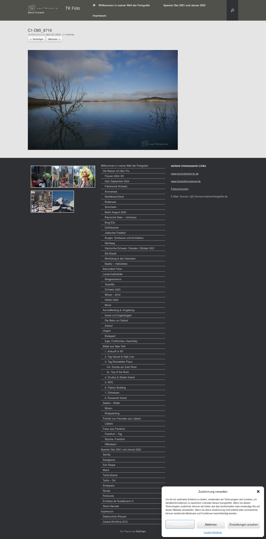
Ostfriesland (111, 227)
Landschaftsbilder (113, 274)
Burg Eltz (110, 222)
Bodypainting (112, 413)
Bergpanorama (113, 279)
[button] (258, 491)
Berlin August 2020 (115, 212)
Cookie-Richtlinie (213, 532)
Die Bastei (110, 253)
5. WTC (109, 382)
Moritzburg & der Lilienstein (120, 258)
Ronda (106, 490)
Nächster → (54, 39)
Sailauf (109, 325)
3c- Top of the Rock (118, 372)
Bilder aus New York (114, 346)
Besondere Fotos (112, 269)
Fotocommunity (179, 189)
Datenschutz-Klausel (114, 516)
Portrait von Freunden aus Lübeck (122, 418)
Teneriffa (109, 284)
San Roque (109, 465)
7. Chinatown (112, 392)
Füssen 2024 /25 (114, 176)
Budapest (110, 336)
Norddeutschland (114, 196)
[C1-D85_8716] (103, 148)
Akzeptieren (180, 524)
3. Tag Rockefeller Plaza (118, 361)
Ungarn (107, 330)
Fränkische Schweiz (116, 186)
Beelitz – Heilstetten (116, 264)
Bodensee (110, 202)
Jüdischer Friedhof (115, 233)
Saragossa (109, 460)
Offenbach (110, 444)
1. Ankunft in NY (114, 351)
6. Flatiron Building (115, 387)
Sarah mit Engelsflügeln (118, 315)
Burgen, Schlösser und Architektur (124, 238)
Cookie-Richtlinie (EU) (115, 521)
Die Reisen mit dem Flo (116, 171)
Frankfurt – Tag (113, 434)
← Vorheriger (36, 39)
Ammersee (111, 191)
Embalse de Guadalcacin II (118, 501)
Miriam (108, 408)
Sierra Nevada (111, 506)
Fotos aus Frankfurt (114, 429)
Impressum (99, 15)
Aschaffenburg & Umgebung (118, 310)
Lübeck (109, 423)
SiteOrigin (141, 531)
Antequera (108, 485)
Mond (108, 305)
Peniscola (108, 496)
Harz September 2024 (117, 181)
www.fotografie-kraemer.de (186, 181)
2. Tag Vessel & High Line (119, 356)
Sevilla (106, 454)
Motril (106, 470)
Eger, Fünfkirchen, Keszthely (121, 341)
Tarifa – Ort (109, 480)
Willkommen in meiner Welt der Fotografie (124, 5)
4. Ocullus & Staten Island (120, 377)
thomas (70, 34)
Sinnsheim (111, 207)
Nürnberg (110, 243)
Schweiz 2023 (113, 289)
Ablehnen (211, 524)
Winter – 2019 (112, 294)
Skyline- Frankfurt (115, 439)
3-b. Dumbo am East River (122, 367)
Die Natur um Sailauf (116, 320)
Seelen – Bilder (111, 403)
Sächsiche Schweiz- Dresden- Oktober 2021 (130, 248)
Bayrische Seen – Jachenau (121, 217)
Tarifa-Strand (110, 475)
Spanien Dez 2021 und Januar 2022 (184, 5)
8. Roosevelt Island (116, 398)
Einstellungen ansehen (243, 524)
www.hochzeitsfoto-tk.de (184, 173)
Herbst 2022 (111, 300)
